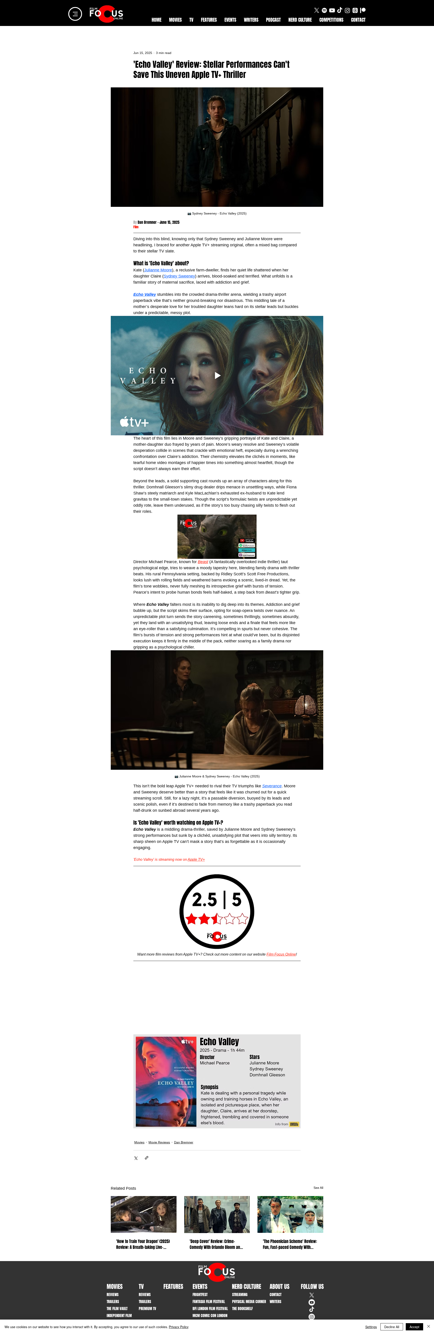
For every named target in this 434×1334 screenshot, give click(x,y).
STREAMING (240, 1294)
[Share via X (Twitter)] (135, 1158)
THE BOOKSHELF (242, 1308)
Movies (139, 1142)
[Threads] (355, 10)
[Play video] (217, 375)
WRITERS (275, 1301)
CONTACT (275, 1294)
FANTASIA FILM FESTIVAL (206, 1301)
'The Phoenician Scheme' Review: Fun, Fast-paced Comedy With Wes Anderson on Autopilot (290, 1244)
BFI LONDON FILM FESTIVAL (206, 1308)
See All (318, 1187)
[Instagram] (347, 10)
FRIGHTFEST (200, 1294)
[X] (316, 10)
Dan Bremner (183, 1142)
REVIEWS (112, 1294)
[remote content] (217, 999)
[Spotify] (324, 10)
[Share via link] (146, 1158)
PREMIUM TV (147, 1308)
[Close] (428, 1326)
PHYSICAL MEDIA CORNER (246, 1301)
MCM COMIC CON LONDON (206, 1315)
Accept (414, 1327)
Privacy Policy (179, 1327)
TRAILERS (113, 1301)
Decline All (391, 1327)
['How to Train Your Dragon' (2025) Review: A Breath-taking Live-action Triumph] (144, 1214)
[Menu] (75, 14)
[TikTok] (339, 10)
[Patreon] (362, 10)
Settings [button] (371, 1327)
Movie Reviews (159, 1142)
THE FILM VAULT (117, 1308)
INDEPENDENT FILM (119, 1315)
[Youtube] (332, 10)
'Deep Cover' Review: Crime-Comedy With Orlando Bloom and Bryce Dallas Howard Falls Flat (216, 1244)
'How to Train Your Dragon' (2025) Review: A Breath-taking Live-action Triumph (143, 1244)
